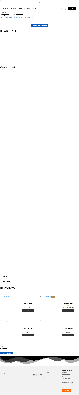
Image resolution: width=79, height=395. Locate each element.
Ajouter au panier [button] (28, 310)
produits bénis (14, 8)
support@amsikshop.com (67, 382)
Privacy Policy (50, 372)
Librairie (21, 8)
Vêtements (5, 8)
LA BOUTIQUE (23, 17)
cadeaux (34, 8)
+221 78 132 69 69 (66, 374)
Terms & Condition (51, 370)
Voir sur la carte (66, 390)
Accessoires (27, 8)
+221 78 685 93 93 (66, 378)
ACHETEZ (71, 8)
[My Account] (61, 9)
